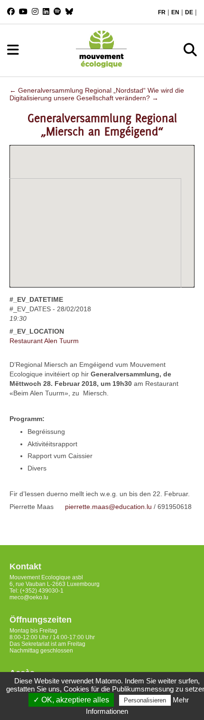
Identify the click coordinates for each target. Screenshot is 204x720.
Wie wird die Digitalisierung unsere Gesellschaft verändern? (96, 94)
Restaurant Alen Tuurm (44, 341)
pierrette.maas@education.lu (108, 506)
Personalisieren (145, 700)
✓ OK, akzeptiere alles (71, 700)
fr (162, 12)
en (175, 12)
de (189, 12)
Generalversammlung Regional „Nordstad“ (77, 90)
